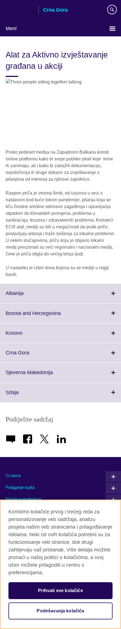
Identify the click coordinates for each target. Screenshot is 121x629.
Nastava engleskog (23, 498)
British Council (20, 10)
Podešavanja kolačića (60, 610)
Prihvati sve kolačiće (60, 590)
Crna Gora (30, 356)
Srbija (24, 395)
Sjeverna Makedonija (42, 375)
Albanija (27, 296)
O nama (13, 475)
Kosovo (26, 336)
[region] (60, 564)
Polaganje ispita (20, 487)
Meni (11, 28)
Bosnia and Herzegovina (46, 316)
